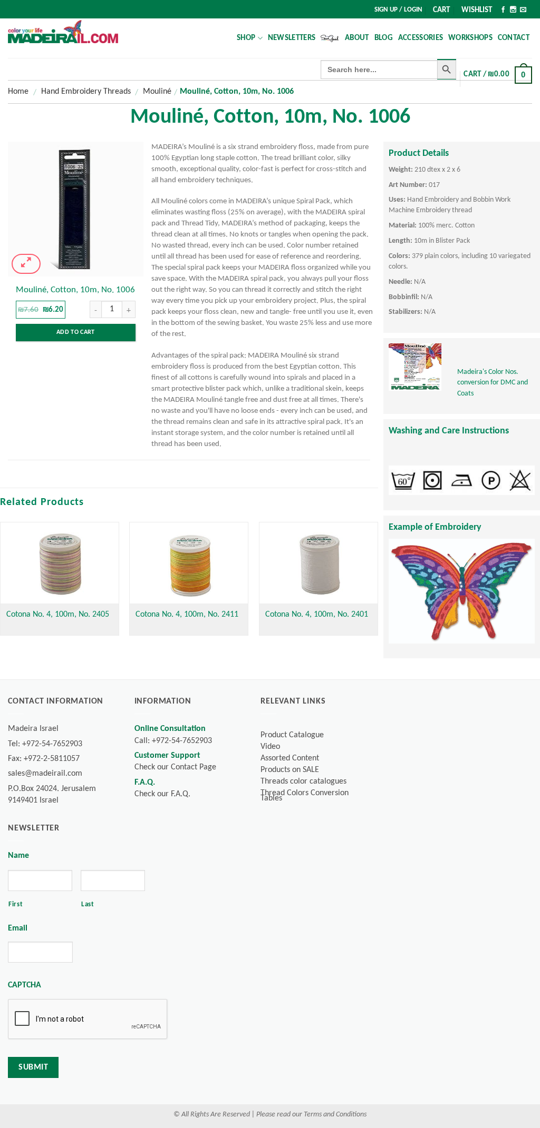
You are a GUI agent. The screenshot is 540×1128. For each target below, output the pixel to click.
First (15, 904)
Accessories (420, 38)
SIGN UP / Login (398, 9)
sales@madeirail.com (45, 773)
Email (17, 928)
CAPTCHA (24, 985)
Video (270, 747)
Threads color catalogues (303, 781)
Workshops (470, 38)
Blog (383, 38)
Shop (246, 38)
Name (18, 856)
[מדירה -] (63, 31)
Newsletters (291, 38)
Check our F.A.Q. (162, 794)
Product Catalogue (292, 735)
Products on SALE (290, 770)
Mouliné (157, 91)
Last (87, 904)
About (357, 38)
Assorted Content (290, 758)
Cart (441, 10)
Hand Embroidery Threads (86, 91)
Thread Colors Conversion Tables (305, 796)
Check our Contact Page (175, 767)
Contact (513, 38)
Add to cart (75, 332)
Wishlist (476, 10)
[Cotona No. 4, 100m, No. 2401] (318, 562)
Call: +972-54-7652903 (173, 741)
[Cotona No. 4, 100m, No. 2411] (189, 562)
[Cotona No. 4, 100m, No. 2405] (60, 562)
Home (18, 91)
